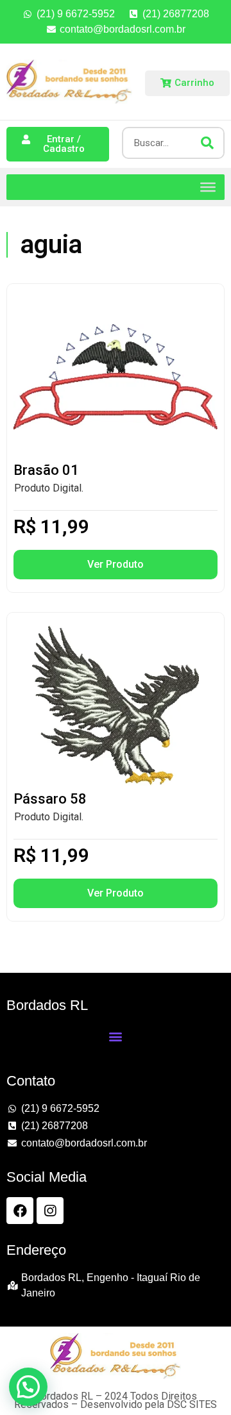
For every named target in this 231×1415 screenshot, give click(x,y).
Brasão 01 (46, 470)
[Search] (207, 143)
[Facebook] (19, 1210)
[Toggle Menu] (208, 186)
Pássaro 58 (50, 799)
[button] (115, 1036)
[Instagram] (50, 1210)
